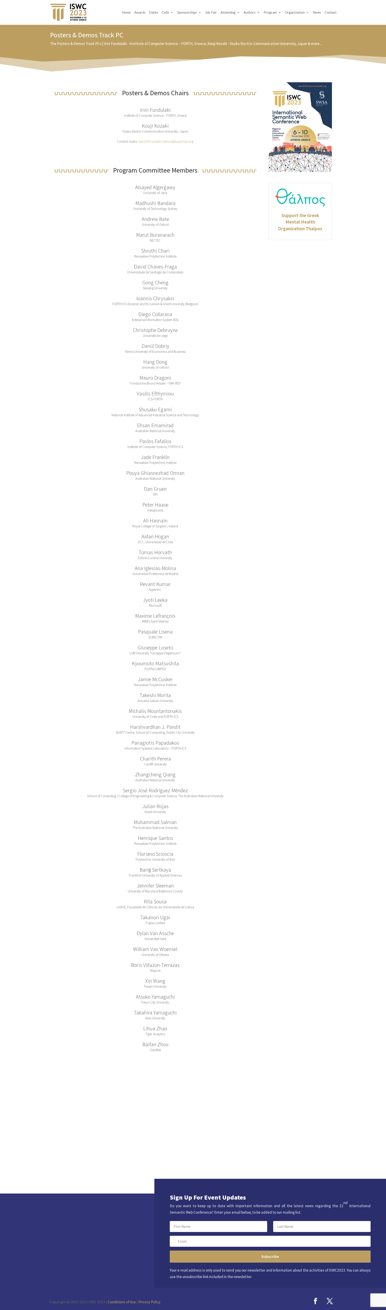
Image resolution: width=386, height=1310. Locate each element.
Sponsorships (187, 12)
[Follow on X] (329, 1301)
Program (270, 12)
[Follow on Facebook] (315, 1301)
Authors (249, 12)
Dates (153, 12)
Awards (139, 12)
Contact (331, 12)
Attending (227, 12)
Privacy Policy (149, 1301)
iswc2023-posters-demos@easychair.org (165, 141)
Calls (165, 12)
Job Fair (211, 12)
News (317, 12)
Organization (295, 12)
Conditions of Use (122, 1301)
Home (126, 12)
